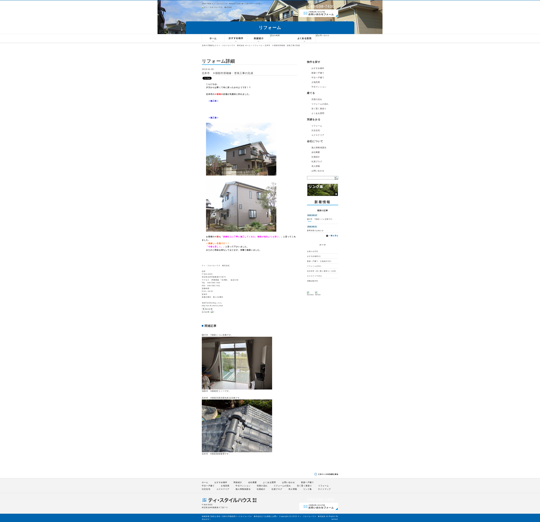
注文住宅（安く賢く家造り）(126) (321, 271)
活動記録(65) (312, 281)
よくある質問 (317, 113)
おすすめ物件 (317, 68)
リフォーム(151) (314, 266)
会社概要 (315, 152)
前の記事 (209, 309)
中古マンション (318, 87)
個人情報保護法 (318, 147)
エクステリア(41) (314, 276)
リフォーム (257, 45)
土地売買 (315, 82)
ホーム (205, 482)
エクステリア (317, 135)
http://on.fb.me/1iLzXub (212, 306)
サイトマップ (324, 489)
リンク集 (307, 489)
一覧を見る (333, 236)
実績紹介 (237, 482)
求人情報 (315, 166)
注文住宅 (315, 130)
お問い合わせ (317, 171)
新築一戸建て (317, 73)
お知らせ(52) (312, 251)
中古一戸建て (317, 77)
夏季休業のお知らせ (315, 231)
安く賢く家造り (318, 108)
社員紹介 (315, 157)
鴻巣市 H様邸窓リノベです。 (216, 391)
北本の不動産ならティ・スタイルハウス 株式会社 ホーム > (227, 45)
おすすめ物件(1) (314, 256)
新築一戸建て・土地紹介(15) (319, 261)
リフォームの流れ (320, 104)
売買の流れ (316, 99)
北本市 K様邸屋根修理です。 (216, 454)
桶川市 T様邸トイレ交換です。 (217, 335)
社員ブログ (316, 161)
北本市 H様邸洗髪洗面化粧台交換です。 (222, 398)
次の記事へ (206, 312)
